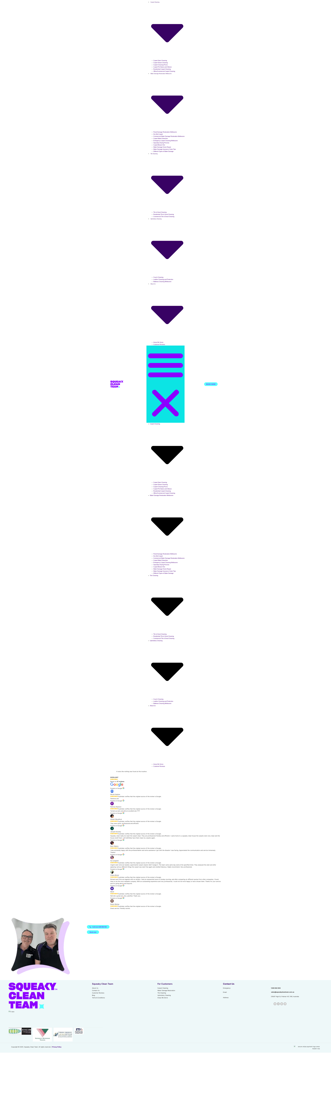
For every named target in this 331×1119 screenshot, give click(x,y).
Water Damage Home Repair (162, 147)
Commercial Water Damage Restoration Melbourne (169, 136)
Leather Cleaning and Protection (163, 279)
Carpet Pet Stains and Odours (162, 67)
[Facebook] (275, 1003)
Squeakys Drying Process (161, 143)
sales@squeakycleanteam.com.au (282, 992)
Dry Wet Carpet (158, 134)
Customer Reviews (159, 344)
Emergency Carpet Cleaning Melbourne (165, 140)
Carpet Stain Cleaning (160, 60)
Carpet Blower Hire (159, 145)
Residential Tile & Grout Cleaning (163, 214)
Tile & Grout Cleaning (160, 212)
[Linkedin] (285, 1003)
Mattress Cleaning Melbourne (162, 281)
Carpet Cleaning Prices (160, 65)
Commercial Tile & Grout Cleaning (163, 216)
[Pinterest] (281, 1003)
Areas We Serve (158, 342)
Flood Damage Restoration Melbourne (165, 132)
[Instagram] (278, 1003)
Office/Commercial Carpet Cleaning (164, 71)
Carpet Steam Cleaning (160, 62)
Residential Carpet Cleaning (162, 69)
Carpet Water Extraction (160, 138)
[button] (165, 384)
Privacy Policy (56, 1047)
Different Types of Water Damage (163, 151)
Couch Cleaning (158, 277)
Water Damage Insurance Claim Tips (164, 149)
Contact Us (228, 984)
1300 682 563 (276, 988)
